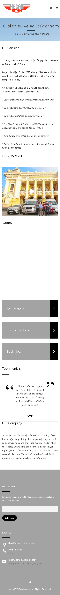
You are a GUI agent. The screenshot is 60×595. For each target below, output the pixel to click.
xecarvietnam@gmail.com (22, 559)
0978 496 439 (15, 549)
